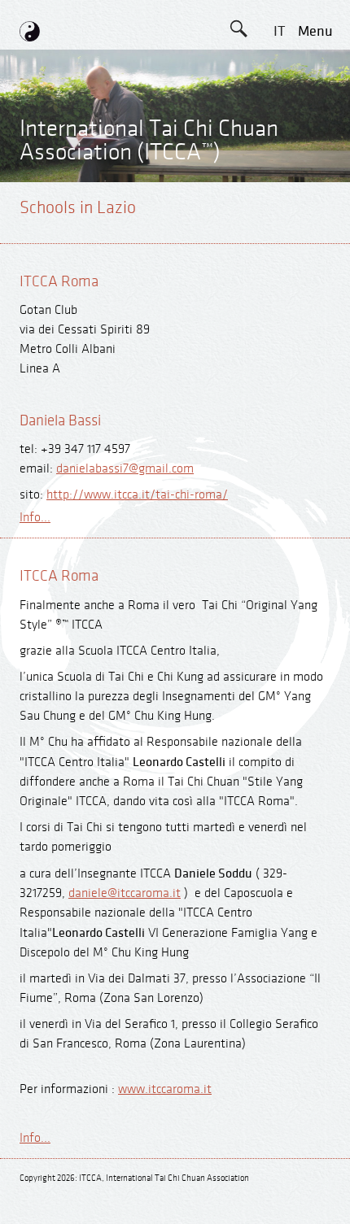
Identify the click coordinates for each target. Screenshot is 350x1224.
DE (278, 104)
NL (278, 251)
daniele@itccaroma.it (124, 893)
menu (315, 31)
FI (279, 214)
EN (279, 68)
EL (279, 141)
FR (279, 177)
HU (279, 287)
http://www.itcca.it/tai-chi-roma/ (137, 495)
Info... (35, 518)
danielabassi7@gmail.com (125, 469)
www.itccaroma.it (165, 1089)
